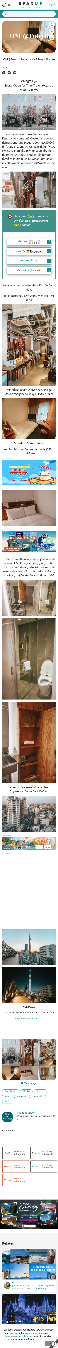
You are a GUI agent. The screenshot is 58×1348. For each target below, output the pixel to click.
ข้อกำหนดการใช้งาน (36, 1333)
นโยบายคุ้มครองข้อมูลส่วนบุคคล (18, 1336)
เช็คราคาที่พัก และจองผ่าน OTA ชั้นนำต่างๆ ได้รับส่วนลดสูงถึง (31, 221)
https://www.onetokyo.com (29, 1018)
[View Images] (11, 1052)
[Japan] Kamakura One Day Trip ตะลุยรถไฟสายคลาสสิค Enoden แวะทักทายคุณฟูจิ (33, 1287)
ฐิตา (13, 1282)
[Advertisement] (29, 893)
